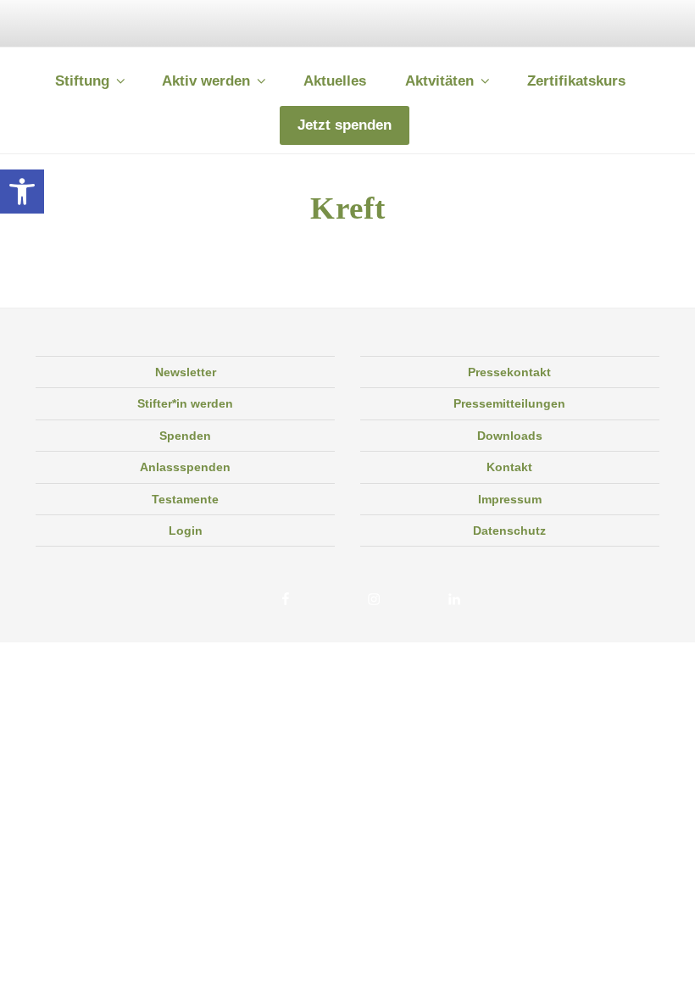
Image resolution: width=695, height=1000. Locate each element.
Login (186, 530)
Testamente (185, 499)
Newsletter (185, 372)
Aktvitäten (439, 81)
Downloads (509, 435)
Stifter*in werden (185, 403)
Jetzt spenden (344, 125)
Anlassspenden (185, 467)
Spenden (185, 435)
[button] (22, 191)
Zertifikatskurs (576, 81)
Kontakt (509, 467)
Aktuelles (334, 81)
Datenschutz (509, 530)
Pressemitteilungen (509, 403)
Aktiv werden (206, 81)
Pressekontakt (509, 372)
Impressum (510, 499)
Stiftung (82, 81)
